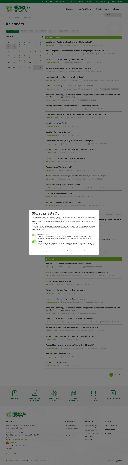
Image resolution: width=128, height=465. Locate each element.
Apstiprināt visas (48, 251)
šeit (61, 219)
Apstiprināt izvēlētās (67, 251)
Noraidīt (83, 251)
